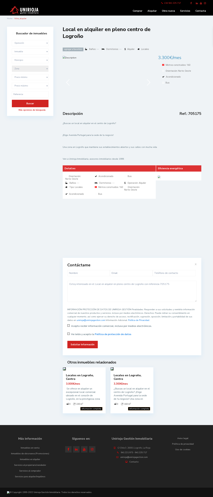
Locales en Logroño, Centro (80, 377)
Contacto (134, 461)
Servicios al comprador (30, 470)
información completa (91, 408)
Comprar (137, 10)
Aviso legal (182, 438)
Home (9, 18)
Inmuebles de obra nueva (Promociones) (30, 453)
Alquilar (152, 10)
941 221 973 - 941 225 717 (134, 452)
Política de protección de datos (113, 334)
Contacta (200, 10)
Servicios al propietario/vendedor (30, 465)
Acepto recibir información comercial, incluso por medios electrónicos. (111, 326)
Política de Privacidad (138, 320)
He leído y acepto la (100, 334)
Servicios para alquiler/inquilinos (30, 476)
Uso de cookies (182, 449)
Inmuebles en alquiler (30, 459)
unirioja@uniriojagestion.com (91, 320)
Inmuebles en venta (30, 447)
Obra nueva (168, 10)
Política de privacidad (183, 443)
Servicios (185, 10)
